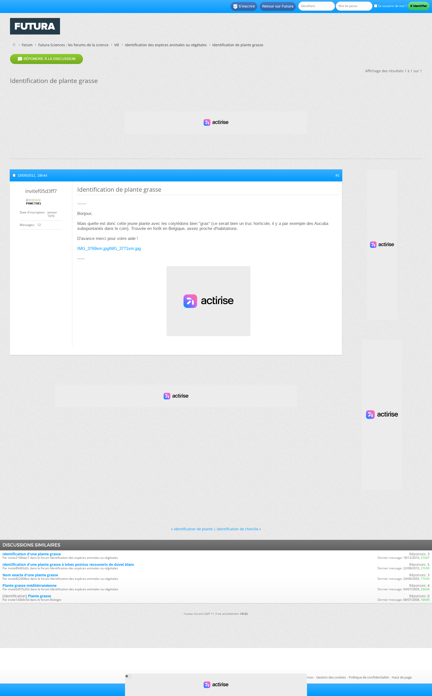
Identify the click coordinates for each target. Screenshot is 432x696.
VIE (116, 44)
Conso (308, 677)
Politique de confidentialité (369, 677)
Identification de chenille (237, 529)
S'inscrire (244, 6)
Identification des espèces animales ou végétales (166, 44)
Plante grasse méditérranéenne (29, 585)
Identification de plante (193, 529)
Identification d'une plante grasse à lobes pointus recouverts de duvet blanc (68, 564)
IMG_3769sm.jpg (93, 248)
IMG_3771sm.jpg (125, 248)
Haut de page (402, 677)
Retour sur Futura (277, 6)
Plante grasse (39, 596)
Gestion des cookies (331, 677)
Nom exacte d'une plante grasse (30, 575)
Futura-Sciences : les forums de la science (73, 44)
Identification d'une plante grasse (31, 554)
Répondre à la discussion (47, 58)
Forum (27, 44)
